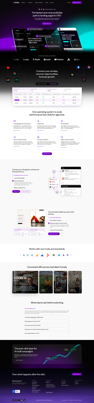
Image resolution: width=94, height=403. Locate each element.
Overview (76, 382)
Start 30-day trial (76, 2)
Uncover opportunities (42, 83)
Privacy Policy (64, 400)
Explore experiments (54, 233)
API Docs (76, 383)
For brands (63, 383)
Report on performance (19, 183)
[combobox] (22, 91)
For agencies (63, 382)
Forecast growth (53, 83)
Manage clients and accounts (21, 174)
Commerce (34, 388)
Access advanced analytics (56, 226)
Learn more (16, 192)
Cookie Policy (71, 400)
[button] (68, 2)
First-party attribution (35, 385)
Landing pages (34, 382)
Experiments (34, 383)
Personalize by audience (55, 220)
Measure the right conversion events (58, 223)
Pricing (46, 2)
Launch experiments (19, 180)
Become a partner (64, 385)
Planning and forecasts (36, 390)
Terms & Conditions (78, 400)
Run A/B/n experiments (55, 217)
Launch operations (35, 391)
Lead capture (34, 386)
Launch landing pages (19, 177)
